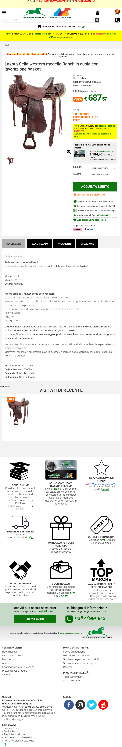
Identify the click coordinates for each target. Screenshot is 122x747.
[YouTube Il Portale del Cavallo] (103, 704)
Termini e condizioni (14, 734)
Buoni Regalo (9, 651)
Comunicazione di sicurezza (19, 740)
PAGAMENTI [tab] (64, 243)
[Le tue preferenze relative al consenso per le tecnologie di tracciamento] (5, 744)
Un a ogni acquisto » (61, 4)
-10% (56, 33)
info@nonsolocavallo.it (42, 712)
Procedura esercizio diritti (18, 737)
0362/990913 (103, 215)
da (63, 26)
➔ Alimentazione (17, 500)
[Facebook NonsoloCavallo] (69, 704)
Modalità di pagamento (76, 655)
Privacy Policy (11, 728)
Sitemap (6, 674)
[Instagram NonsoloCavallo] (80, 704)
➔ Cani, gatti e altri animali (102, 596)
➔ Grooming (14, 506)
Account (7, 663)
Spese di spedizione (74, 651)
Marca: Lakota (79, 78)
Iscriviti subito (35, 618)
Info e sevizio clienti (12, 655)
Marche (6, 659)
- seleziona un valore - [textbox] (100, 168)
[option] (10, 161)
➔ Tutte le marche (102, 590)
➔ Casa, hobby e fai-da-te (101, 599)
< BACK (6, 45)
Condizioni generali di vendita (18, 667)
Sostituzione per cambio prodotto (81, 659)
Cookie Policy (11, 731)
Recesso (68, 667)
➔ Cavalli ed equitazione (101, 593)
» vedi (105, 489)
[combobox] (103, 168)
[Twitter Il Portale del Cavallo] (92, 704)
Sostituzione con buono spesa (79, 663)
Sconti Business (71, 680)
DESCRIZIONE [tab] (13, 243)
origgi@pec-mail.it (18, 716)
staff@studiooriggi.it (13, 719)
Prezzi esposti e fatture (14, 670)
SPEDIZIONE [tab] (87, 243)
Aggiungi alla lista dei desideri (91, 220)
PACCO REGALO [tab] (39, 243)
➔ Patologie (24, 501)
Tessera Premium (72, 676)
